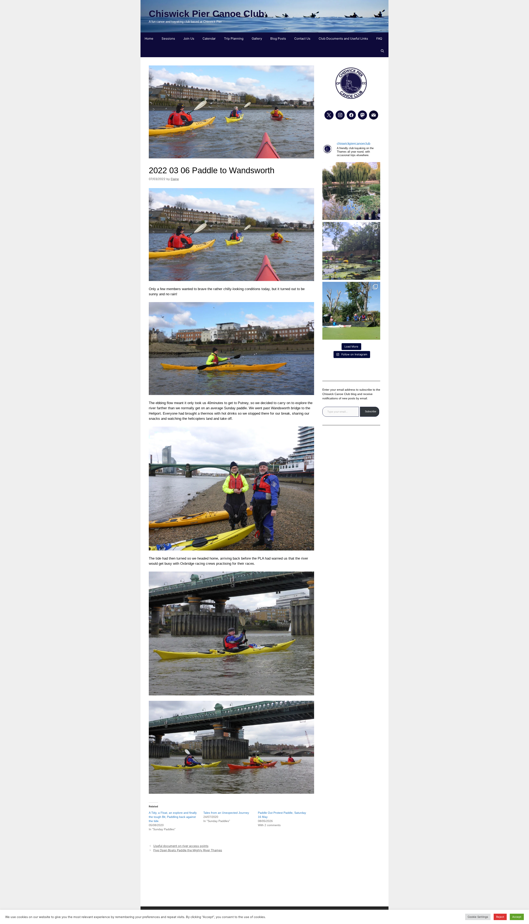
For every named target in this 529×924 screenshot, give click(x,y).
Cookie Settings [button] (478, 916)
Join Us (188, 38)
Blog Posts (278, 38)
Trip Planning (233, 38)
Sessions (168, 38)
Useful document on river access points (181, 846)
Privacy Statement (264, 878)
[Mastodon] (362, 115)
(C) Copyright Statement (264, 889)
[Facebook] (351, 115)
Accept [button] (516, 916)
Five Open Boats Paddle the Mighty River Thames (187, 850)
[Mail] (373, 115)
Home (149, 38)
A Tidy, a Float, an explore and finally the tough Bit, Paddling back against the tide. (173, 817)
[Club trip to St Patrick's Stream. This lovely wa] (351, 251)
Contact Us (302, 38)
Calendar (209, 38)
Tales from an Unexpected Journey (226, 812)
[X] (329, 115)
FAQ (379, 38)
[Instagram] (340, 115)
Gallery (257, 38)
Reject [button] (500, 916)
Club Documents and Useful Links (343, 38)
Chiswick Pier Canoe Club (206, 13)
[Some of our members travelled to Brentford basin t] (351, 311)
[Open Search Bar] (382, 51)
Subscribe (370, 411)
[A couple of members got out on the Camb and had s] (351, 191)
